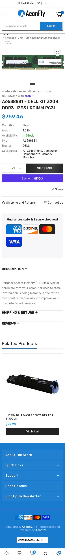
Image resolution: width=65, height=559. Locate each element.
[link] (6, 553)
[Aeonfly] (31, 14)
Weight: (7, 130)
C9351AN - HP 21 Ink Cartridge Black (41, 415)
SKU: (5, 140)
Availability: (10, 135)
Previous (6, 396)
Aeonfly (27, 527)
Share (59, 189)
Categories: (10, 150)
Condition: (9, 125)
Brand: (6, 145)
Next (58, 396)
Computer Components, (40, 152)
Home (5, 34)
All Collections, (33, 150)
